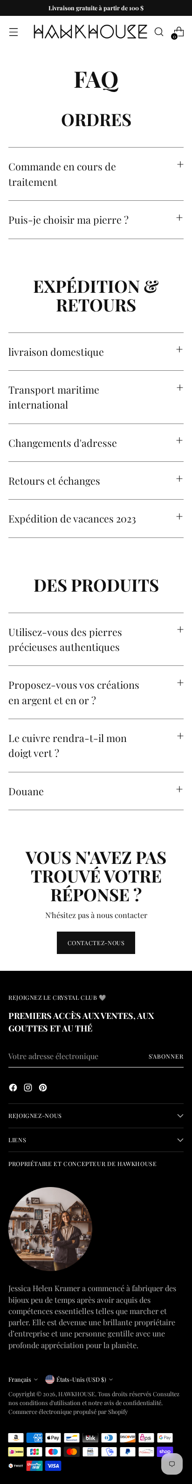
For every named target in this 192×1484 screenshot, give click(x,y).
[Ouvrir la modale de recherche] (158, 32)
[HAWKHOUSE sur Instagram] (28, 1089)
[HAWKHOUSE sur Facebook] (14, 1089)
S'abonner (166, 1056)
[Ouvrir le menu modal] (13, 32)
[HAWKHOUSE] (90, 32)
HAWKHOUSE (76, 1394)
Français (19, 1379)
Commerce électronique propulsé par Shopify (68, 1411)
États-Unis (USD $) (81, 1379)
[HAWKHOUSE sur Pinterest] (43, 1089)
